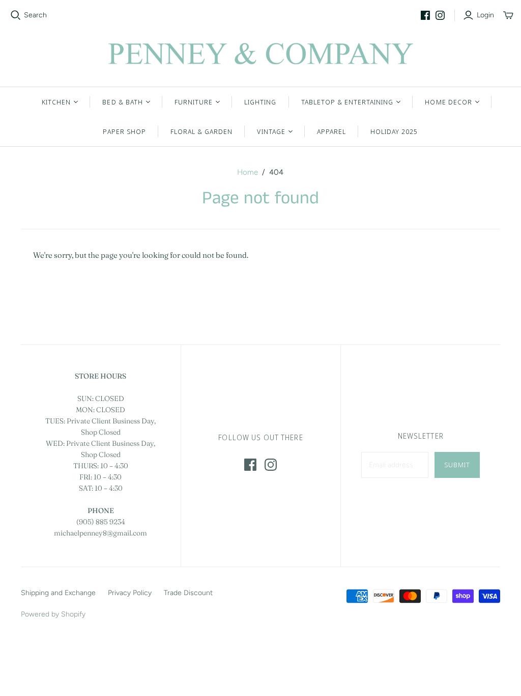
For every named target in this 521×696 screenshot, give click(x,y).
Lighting (260, 101)
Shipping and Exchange (58, 592)
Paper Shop (124, 131)
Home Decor (448, 101)
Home (247, 172)
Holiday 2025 (394, 131)
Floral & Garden (201, 131)
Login (485, 15)
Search (35, 15)
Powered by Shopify (53, 614)
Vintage (271, 131)
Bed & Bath (122, 101)
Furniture (194, 101)
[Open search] (16, 15)
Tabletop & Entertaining (347, 101)
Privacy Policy (130, 592)
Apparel (331, 131)
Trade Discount (188, 592)
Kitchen (56, 101)
